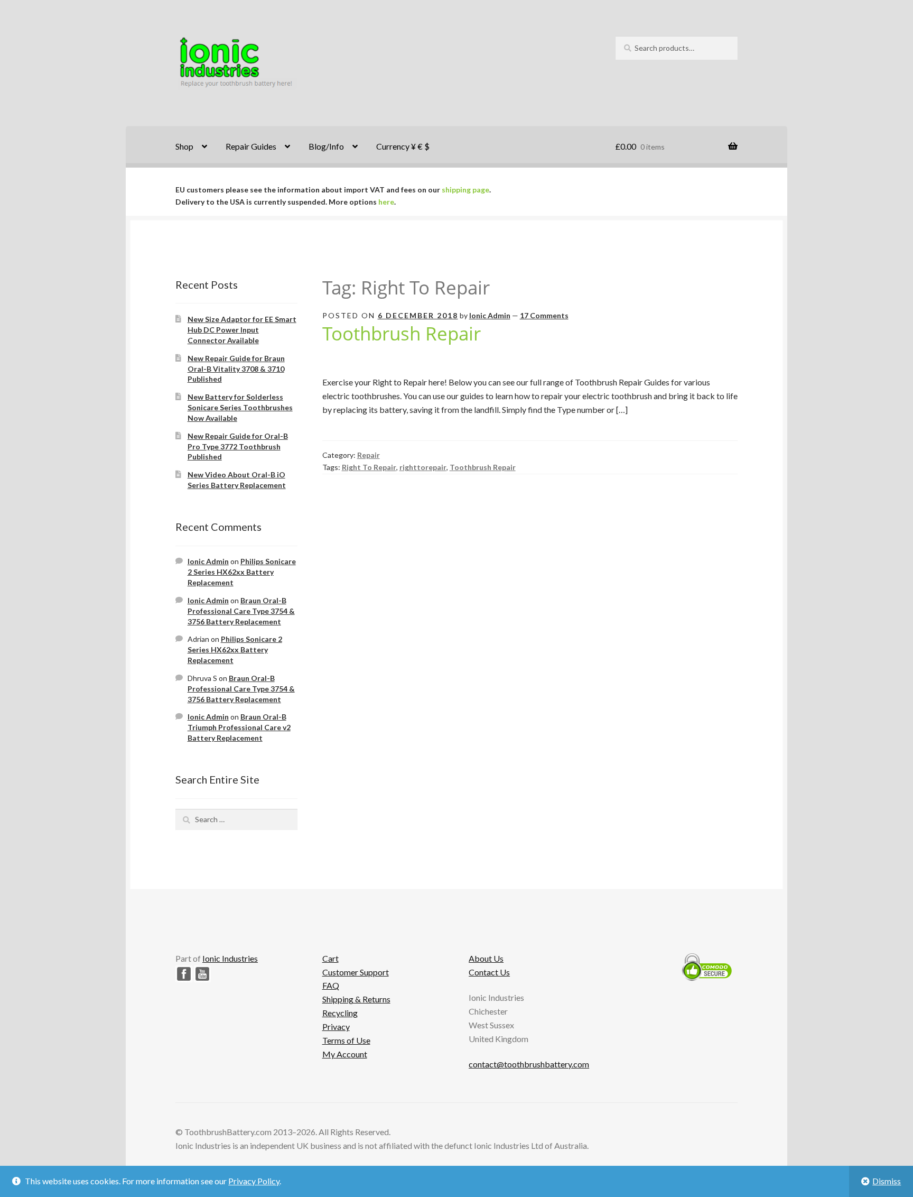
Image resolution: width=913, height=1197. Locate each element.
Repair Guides (251, 146)
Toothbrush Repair (401, 333)
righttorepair (422, 467)
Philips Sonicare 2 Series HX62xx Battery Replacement (242, 572)
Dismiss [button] (886, 1181)
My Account (344, 1054)
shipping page (465, 189)
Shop (184, 146)
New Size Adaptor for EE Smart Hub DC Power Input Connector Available (242, 330)
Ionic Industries (230, 958)
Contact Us (489, 972)
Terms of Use (346, 1040)
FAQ (330, 985)
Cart (330, 958)
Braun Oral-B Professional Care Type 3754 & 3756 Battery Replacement (241, 611)
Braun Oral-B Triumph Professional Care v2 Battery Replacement (239, 727)
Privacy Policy (254, 1181)
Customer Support (355, 972)
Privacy (336, 1026)
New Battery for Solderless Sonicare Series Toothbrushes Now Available (240, 407)
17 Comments (544, 315)
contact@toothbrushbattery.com (529, 1064)
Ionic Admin (489, 315)
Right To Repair (369, 467)
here (386, 201)
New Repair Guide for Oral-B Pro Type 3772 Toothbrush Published (238, 446)
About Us (486, 958)
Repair (368, 454)
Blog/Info (326, 146)
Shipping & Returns (356, 999)
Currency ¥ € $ (403, 146)
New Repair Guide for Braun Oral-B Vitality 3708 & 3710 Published (236, 369)
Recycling (340, 1013)
